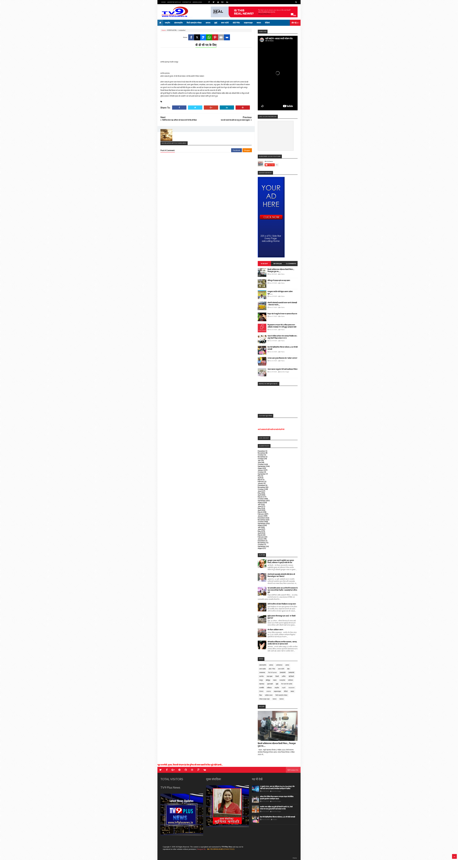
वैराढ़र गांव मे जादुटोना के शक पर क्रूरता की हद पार (282, 314)
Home (164, 30)
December (261, 451)
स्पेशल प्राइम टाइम (264, 699)
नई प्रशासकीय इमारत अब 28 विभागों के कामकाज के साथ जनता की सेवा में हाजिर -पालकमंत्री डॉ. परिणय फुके (283, 590)
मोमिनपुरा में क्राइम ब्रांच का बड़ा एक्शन (279, 280)
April (259, 478)
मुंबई (277, 684)
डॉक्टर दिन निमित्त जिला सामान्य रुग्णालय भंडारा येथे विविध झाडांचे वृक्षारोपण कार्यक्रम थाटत (276, 797)
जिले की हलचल (272, 672)
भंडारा (274, 680)
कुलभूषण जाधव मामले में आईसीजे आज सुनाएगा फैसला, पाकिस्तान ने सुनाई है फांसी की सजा (281, 561)
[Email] (221, 37)
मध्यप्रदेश (282, 680)
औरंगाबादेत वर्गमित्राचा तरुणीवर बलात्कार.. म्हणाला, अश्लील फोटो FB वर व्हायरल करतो (282, 643)
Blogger (247, 150)
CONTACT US (186, 2)
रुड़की (283, 688)
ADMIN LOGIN (197, 2)
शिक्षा (260, 695)
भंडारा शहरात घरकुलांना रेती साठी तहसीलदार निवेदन (282, 369)
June (259, 462)
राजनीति (261, 688)
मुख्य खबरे (270, 684)
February (261, 481)
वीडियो (286, 691)
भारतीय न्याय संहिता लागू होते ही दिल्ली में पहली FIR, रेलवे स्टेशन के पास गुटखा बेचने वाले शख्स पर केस (276, 808)
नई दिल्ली (291, 676)
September (261, 466)
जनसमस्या (262, 672)
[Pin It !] (243, 108)
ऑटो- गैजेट (272, 669)
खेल (288, 669)
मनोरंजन (290, 680)
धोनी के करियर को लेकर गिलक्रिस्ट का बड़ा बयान (282, 604)
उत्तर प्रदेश (262, 669)
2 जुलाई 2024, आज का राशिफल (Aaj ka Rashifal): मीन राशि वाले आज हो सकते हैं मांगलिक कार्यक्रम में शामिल (277, 787)
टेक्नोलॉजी (282, 672)
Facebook (236, 150)
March (260, 480)
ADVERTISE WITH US (174, 2)
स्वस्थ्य (274, 699)
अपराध (271, 665)
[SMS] (203, 37)
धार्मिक (284, 676)
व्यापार (292, 691)
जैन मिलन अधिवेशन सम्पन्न (275, 630)
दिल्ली (277, 676)
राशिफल (269, 688)
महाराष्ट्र (261, 684)
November (261, 453)
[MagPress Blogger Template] (178, 12)
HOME (163, 2)
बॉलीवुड (268, 680)
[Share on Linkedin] (227, 108)
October (261, 455)
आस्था (287, 665)
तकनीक (261, 676)
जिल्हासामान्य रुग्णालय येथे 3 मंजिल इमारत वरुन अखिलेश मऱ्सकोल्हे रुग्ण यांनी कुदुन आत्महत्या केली (282, 326)
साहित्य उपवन (268, 695)
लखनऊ (268, 691)
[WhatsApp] (209, 37)
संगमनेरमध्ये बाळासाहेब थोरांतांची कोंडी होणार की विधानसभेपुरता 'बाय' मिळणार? (281, 575)
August (260, 468)
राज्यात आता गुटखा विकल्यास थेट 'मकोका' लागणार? (282, 358)
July (259, 460)
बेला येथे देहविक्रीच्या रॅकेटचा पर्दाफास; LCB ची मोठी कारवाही (277, 817)
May (259, 476)
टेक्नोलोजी (291, 672)
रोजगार (261, 691)
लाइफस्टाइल (277, 691)
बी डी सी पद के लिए (206, 45)
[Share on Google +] (211, 108)
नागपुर (261, 680)
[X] (197, 37)
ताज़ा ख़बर (269, 676)
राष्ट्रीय (277, 688)
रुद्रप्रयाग (291, 688)
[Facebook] (191, 37)
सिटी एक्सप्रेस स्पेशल (281, 695)
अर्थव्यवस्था (279, 665)
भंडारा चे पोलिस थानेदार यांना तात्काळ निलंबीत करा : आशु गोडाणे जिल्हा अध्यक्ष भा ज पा (282, 337)
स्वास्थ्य (281, 699)
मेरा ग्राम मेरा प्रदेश (286, 684)
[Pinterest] (215, 37)
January (260, 470)
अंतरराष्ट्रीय (262, 665)
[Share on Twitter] (195, 108)
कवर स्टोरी (281, 669)
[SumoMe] (227, 37)
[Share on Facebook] (179, 108)
